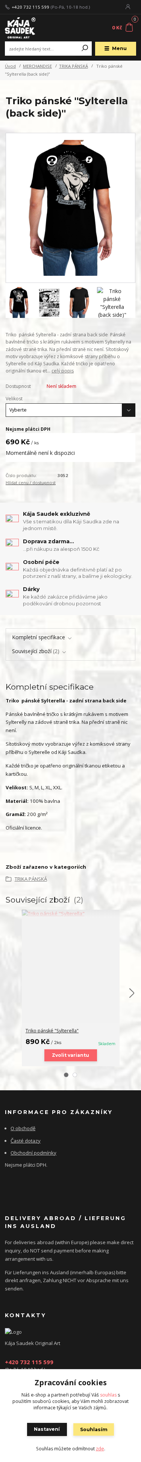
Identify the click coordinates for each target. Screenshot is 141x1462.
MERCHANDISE (37, 66)
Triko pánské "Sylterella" (52, 1030)
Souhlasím (94, 1429)
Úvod (10, 66)
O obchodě (23, 1128)
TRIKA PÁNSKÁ (73, 66)
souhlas (108, 1395)
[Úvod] (29, 27)
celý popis (63, 371)
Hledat (85, 48)
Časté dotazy (26, 1140)
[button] (66, 1075)
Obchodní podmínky (33, 1152)
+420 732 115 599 (30, 7)
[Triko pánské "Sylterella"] (71, 914)
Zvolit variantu (70, 1055)
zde (100, 1448)
